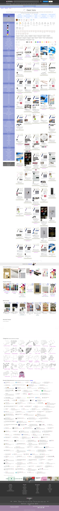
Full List (31, 380)
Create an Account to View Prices (27, 71)
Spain (26, 501)
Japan (47, 501)
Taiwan (36, 501)
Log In (50, 1)
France (23, 501)
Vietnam (45, 501)
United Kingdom (20, 501)
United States (15, 501)
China (34, 501)
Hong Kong (39, 501)
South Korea (42, 501)
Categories (6, 8)
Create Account (45, 1)
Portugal (29, 501)
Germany (31, 501)
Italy (25, 501)
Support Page (17, 506)
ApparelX (2, 8)
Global (11, 501)
